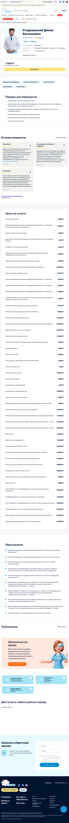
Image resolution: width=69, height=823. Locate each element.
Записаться (34, 69)
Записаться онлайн (17, 664)
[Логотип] (6, 10)
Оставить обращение (41, 15)
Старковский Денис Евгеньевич (11, 196)
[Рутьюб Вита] (67, 2)
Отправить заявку (49, 765)
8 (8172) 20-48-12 (15, 2)
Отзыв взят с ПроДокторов (10, 161)
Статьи (34, 800)
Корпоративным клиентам (16, 15)
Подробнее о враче (29, 55)
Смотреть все (61, 137)
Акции (60, 15)
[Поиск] (55, 11)
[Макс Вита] (60, 2)
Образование (7, 86)
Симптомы (53, 796)
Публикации (20, 86)
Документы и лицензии (39, 798)
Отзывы (52, 803)
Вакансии (52, 800)
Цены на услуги (49, 82)
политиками (57, 757)
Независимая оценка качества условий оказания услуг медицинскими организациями (21, 813)
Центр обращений (55, 805)
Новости (52, 798)
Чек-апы (51, 15)
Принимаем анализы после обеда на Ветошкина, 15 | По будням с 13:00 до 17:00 (23, 5)
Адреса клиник (8, 19)
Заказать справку (47, 1)
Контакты (52, 807)
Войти (64, 10)
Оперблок (4, 15)
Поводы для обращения (11, 82)
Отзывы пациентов (31, 82)
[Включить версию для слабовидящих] (56, 2)
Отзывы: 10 (40, 38)
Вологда (3, 2)
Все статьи (62, 627)
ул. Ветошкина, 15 (40, 51)
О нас (34, 796)
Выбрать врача (29, 15)
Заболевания (36, 806)
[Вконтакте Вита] (63, 2)
